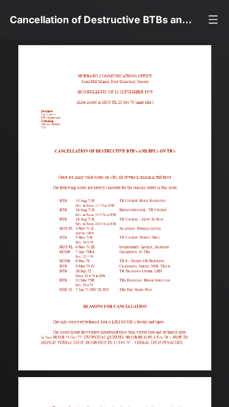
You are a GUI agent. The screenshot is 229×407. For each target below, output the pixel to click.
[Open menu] (213, 19)
